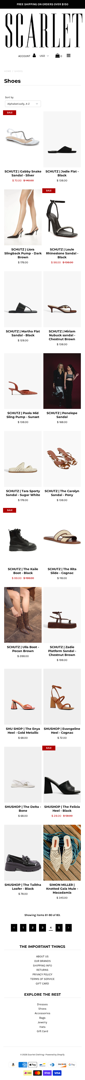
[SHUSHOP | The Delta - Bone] (23, 775)
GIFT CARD (42, 983)
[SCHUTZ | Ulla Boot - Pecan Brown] (23, 615)
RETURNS (42, 969)
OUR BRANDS (42, 961)
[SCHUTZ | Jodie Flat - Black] (62, 139)
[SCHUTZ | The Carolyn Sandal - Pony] (62, 459)
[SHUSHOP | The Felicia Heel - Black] (62, 775)
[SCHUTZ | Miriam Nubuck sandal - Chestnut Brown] (62, 299)
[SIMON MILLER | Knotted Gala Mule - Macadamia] (62, 853)
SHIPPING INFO (42, 965)
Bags (42, 1017)
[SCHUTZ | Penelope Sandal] (62, 381)
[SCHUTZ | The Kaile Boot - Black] (23, 537)
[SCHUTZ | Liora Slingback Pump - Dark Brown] (23, 217)
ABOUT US (42, 956)
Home (7, 71)
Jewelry (42, 1022)
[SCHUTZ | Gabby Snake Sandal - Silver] (23, 139)
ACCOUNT (24, 56)
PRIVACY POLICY (42, 974)
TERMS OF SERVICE (42, 979)
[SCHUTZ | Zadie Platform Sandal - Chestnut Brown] (62, 615)
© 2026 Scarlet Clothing (32, 1054)
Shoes (42, 1008)
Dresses (42, 1004)
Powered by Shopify (55, 1054)
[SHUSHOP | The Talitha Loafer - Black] (23, 853)
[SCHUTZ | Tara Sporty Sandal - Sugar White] (23, 459)
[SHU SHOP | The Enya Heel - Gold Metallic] (23, 697)
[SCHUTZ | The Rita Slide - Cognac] (62, 537)
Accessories (42, 1013)
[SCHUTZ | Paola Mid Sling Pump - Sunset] (23, 381)
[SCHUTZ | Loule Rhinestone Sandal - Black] (62, 217)
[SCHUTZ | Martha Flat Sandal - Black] (23, 299)
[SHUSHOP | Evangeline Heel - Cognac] (62, 697)
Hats (42, 1026)
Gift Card (42, 1031)
